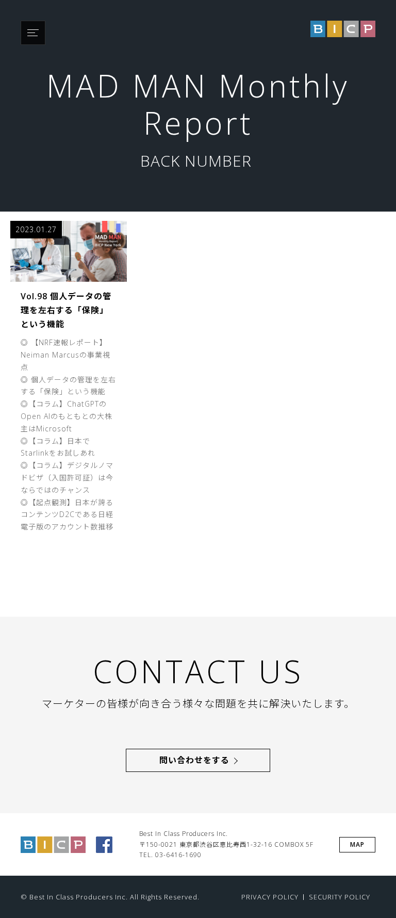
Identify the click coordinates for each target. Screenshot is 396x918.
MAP (357, 844)
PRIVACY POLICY (270, 896)
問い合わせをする (194, 760)
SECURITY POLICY (339, 896)
